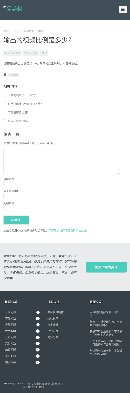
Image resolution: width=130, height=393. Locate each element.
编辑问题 (10, 349)
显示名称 (8, 179)
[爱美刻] (12, 8)
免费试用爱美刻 (106, 267)
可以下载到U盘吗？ (19, 121)
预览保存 (10, 362)
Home (6, 31)
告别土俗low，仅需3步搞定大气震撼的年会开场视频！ (106, 343)
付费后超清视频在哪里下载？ (25, 103)
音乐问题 (10, 356)
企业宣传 (52, 331)
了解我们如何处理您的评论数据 (67, 230)
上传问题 (10, 312)
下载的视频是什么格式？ (23, 95)
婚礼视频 (52, 318)
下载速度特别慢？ (19, 112)
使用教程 (10, 331)
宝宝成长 (52, 324)
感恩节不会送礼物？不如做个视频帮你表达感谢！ (106, 333)
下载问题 (16, 31)
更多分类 (52, 337)
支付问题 (10, 343)
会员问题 (10, 324)
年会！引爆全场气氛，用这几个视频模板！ (106, 323)
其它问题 (10, 337)
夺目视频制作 (55, 312)
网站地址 (8, 203)
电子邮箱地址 (11, 191)
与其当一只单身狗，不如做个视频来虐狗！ (106, 352)
